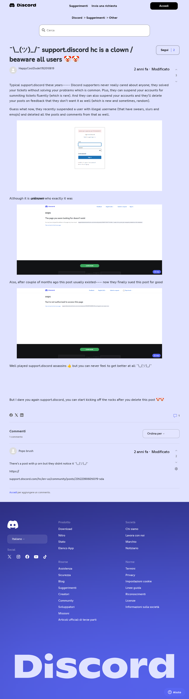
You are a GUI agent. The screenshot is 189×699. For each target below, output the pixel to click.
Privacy (130, 575)
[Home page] (22, 6)
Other (113, 17)
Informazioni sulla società (142, 606)
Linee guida (133, 587)
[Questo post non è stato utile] (176, 81)
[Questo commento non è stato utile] (176, 462)
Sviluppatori (66, 606)
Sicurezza (64, 575)
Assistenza (65, 568)
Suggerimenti (78, 5)
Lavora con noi (135, 535)
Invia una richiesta (104, 5)
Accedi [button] (164, 5)
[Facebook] (11, 415)
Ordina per (155, 433)
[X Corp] (16, 415)
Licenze (130, 600)
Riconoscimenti (136, 594)
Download (65, 528)
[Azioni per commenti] (176, 469)
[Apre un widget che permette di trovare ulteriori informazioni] (174, 692)
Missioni (63, 613)
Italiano (17, 538)
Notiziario (132, 548)
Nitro (61, 535)
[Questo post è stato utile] (176, 69)
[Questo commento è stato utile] (176, 450)
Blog (61, 581)
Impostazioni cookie (139, 581)
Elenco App (66, 548)
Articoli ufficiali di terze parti (77, 619)
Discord (77, 17)
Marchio (131, 541)
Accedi (13, 492)
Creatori (63, 594)
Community (65, 600)
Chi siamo (132, 528)
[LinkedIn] (21, 415)
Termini (130, 568)
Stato (61, 541)
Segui (164, 50)
